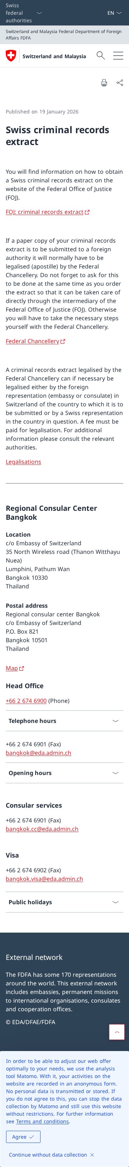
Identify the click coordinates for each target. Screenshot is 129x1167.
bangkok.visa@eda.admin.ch (44, 879)
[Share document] (120, 82)
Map (12, 668)
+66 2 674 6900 (26, 701)
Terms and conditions (42, 1121)
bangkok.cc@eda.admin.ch (42, 829)
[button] (117, 1032)
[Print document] (104, 82)
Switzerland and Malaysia (54, 56)
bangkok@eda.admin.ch (38, 753)
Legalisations (23, 462)
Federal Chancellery (32, 341)
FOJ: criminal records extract (44, 212)
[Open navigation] (118, 55)
